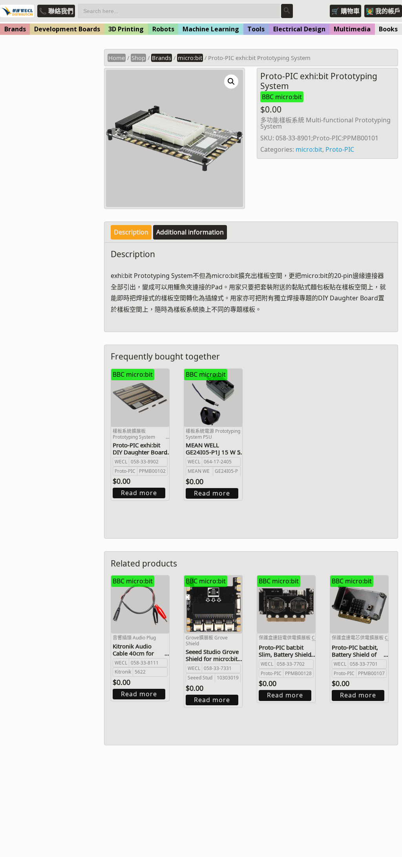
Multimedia (352, 29)
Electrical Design (299, 29)
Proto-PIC (339, 149)
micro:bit (190, 58)
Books (388, 29)
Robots (163, 29)
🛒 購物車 (345, 11)
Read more (139, 492)
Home (116, 58)
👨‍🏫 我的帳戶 (383, 11)
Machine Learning (211, 29)
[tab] (131, 232)
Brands (15, 29)
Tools (256, 29)
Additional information (190, 232)
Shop (138, 58)
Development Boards (67, 29)
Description (131, 232)
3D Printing (126, 29)
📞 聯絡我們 (56, 11)
